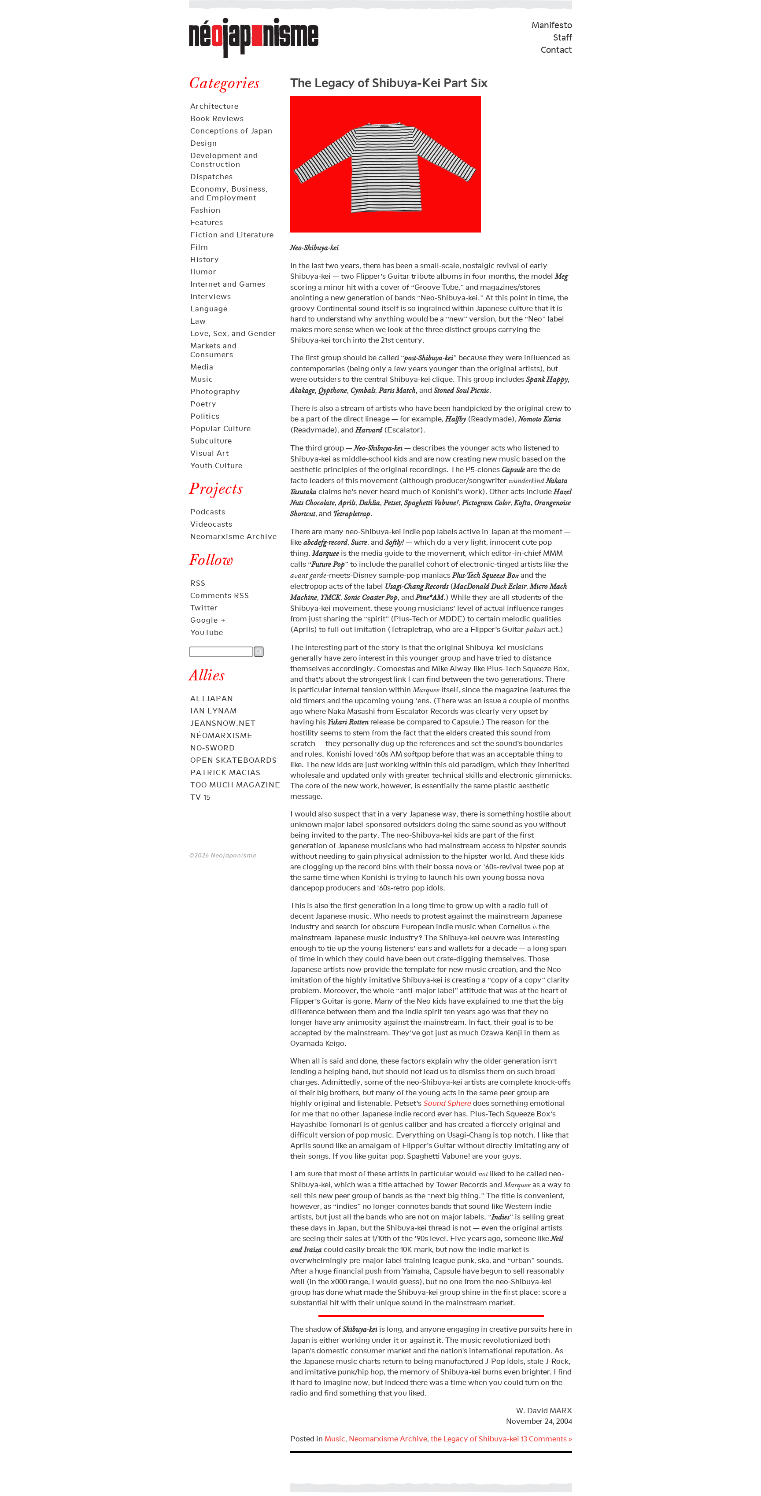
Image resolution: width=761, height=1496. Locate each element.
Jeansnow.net (223, 723)
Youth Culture (216, 465)
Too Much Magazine (235, 784)
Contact (556, 49)
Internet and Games (228, 284)
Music (201, 379)
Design (203, 143)
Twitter (204, 607)
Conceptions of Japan (231, 130)
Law (198, 321)
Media (202, 366)
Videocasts (211, 524)
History (204, 259)
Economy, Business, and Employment (229, 193)
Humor (203, 271)
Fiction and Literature (232, 234)
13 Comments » (546, 1438)
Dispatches (211, 176)
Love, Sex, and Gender (233, 333)
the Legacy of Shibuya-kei (475, 1438)
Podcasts (207, 511)
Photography (215, 391)
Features (206, 222)
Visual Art (209, 453)
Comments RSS (219, 595)
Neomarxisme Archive (233, 536)
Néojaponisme (218, 57)
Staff (562, 37)
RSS (198, 583)
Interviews (210, 296)
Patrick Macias (225, 772)
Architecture (214, 106)
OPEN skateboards (233, 760)
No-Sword (212, 747)
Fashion (205, 210)
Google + (208, 620)
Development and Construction (224, 160)
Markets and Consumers (213, 350)
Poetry (203, 403)
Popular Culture (220, 428)
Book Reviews (217, 118)
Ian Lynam (213, 710)
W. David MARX (544, 1410)
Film (199, 247)
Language (209, 308)
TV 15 (200, 797)
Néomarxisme (221, 735)
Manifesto (552, 25)
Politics (205, 416)
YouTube (206, 632)
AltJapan (211, 698)
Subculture (211, 440)
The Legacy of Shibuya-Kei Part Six (389, 81)
